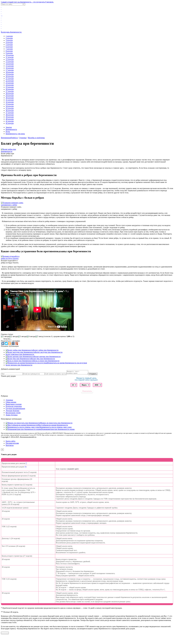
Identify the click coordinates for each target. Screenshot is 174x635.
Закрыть (5, 633)
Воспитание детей (13, 413)
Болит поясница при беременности (20, 354)
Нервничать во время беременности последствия (67, 363)
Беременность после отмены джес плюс (56, 427)
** (25, 467)
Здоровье (23, 138)
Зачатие (9, 127)
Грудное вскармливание (15, 408)
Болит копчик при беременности (47, 356)
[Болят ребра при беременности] (12, 151)
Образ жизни (11, 402)
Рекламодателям (12, 443)
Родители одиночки (14, 406)
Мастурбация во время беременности (53, 425)
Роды (8, 132)
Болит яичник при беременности (19, 365)
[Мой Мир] (13, 343)
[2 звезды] (13, 336)
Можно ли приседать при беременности (56, 423)
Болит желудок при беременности (48, 352)
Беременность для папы (15, 134)
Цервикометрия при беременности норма (58, 429)
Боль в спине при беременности (46, 361)
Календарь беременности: (11, 32)
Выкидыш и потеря (13, 404)
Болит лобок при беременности (45, 350)
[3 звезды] (22, 336)
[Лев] (1, 15)
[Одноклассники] (9, 343)
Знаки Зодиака (12, 415)
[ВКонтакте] (2, 343)
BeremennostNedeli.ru (9, 138)
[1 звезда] (5, 336)
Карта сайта (10, 441)
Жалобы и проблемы (36, 138)
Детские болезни (12, 411)
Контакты (10, 445)
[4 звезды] (31, 336)
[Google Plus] (16, 343)
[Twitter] (6, 343)
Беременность (11, 129)
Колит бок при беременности (43, 359)
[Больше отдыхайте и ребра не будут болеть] (11, 258)
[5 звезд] (39, 336)
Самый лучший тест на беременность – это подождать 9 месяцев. (27, 2)
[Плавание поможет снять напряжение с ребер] (13, 205)
